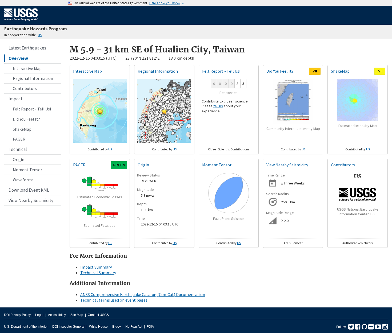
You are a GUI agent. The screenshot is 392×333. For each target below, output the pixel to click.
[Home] (21, 21)
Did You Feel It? (26, 119)
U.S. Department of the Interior (26, 326)
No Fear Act (133, 326)
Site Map (76, 315)
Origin (18, 159)
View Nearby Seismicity (31, 200)
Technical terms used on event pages (113, 300)
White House (98, 326)
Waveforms (23, 179)
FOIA (150, 326)
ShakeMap (22, 129)
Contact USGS (98, 315)
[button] (100, 111)
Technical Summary (98, 272)
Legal (39, 315)
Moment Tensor (27, 169)
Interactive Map (27, 68)
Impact (15, 99)
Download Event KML (29, 190)
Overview (18, 58)
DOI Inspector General (68, 326)
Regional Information (33, 78)
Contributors (25, 88)
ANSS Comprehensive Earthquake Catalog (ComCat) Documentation (142, 294)
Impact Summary (96, 267)
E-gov (116, 326)
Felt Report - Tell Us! (32, 109)
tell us (218, 106)
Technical (18, 149)
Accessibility (57, 315)
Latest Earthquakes (27, 48)
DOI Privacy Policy (17, 315)
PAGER (19, 139)
